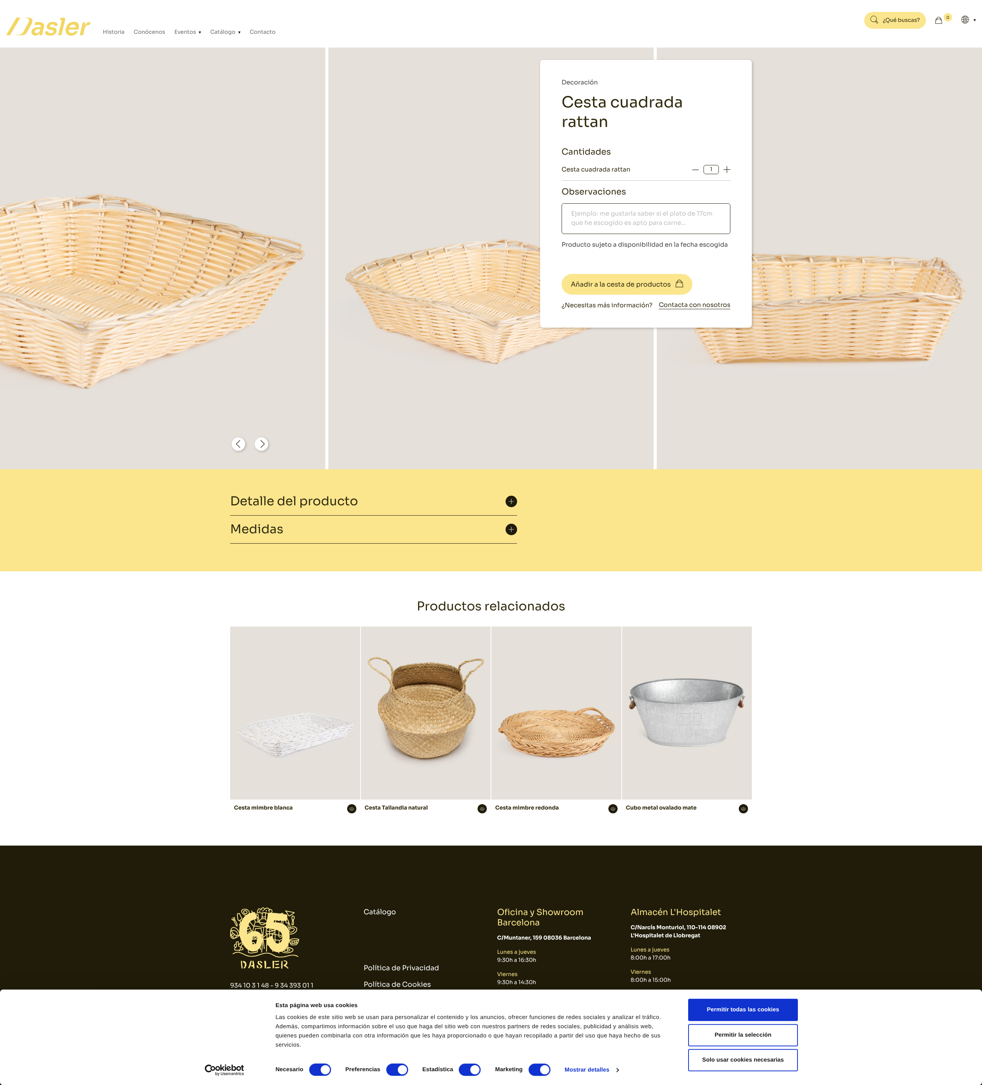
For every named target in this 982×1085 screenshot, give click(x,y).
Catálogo (223, 32)
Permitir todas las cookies (743, 1009)
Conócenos (149, 32)
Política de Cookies (397, 985)
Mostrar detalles (587, 1070)
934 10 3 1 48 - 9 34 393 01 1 (271, 985)
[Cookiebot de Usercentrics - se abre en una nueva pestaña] (224, 1070)
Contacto (262, 32)
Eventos (186, 32)
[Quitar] (695, 169)
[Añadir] (726, 169)
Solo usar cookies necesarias (743, 1060)
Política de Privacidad (401, 968)
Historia (114, 32)
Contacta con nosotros (694, 305)
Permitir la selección (743, 1035)
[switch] (397, 1070)
